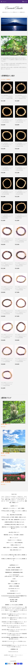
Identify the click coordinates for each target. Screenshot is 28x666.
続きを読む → (4, 426)
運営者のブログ (13, 656)
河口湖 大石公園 (5, 453)
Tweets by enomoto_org (13, 651)
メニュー (4, 1)
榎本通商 (14, 661)
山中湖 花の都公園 (5, 482)
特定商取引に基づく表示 (8, 655)
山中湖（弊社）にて (5, 424)
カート (25, 1)
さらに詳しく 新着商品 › (6, 79)
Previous (2, 24)
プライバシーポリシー (19, 655)
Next (26, 24)
